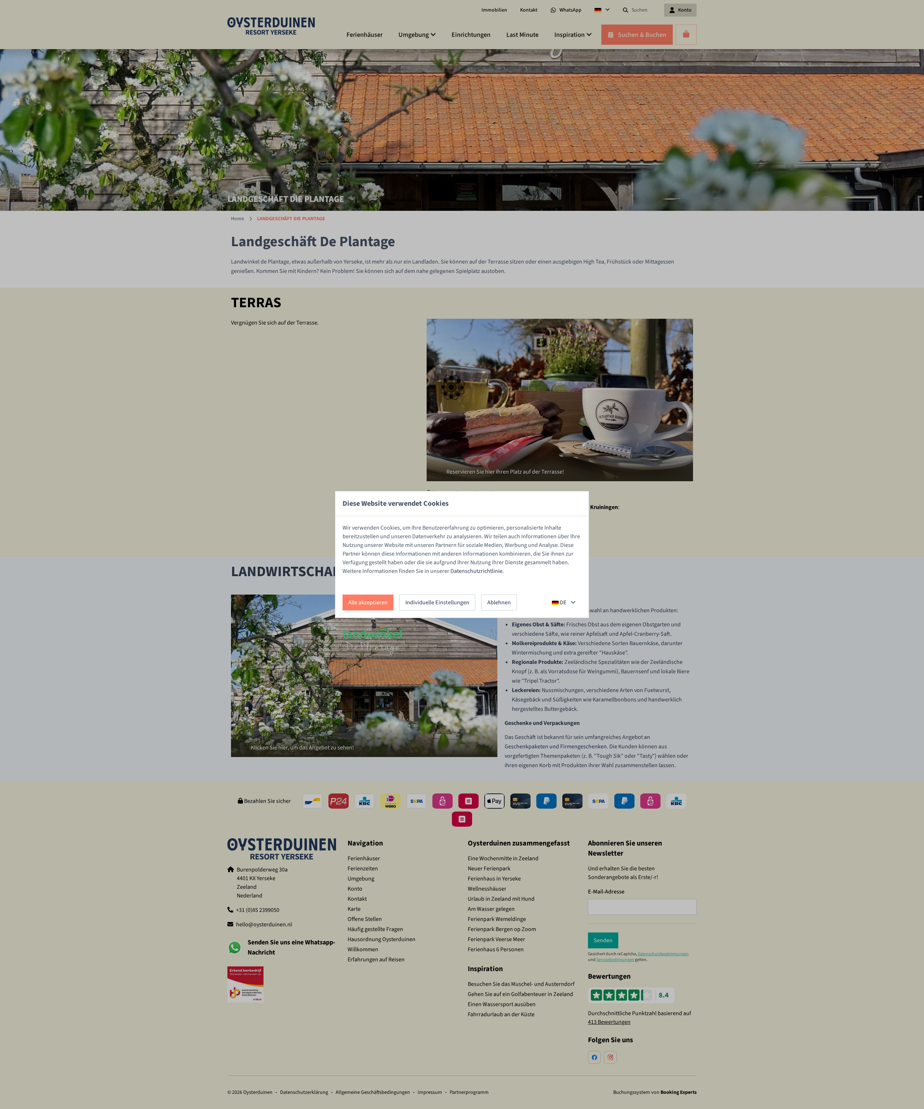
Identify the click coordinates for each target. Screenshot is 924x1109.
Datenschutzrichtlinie (476, 571)
